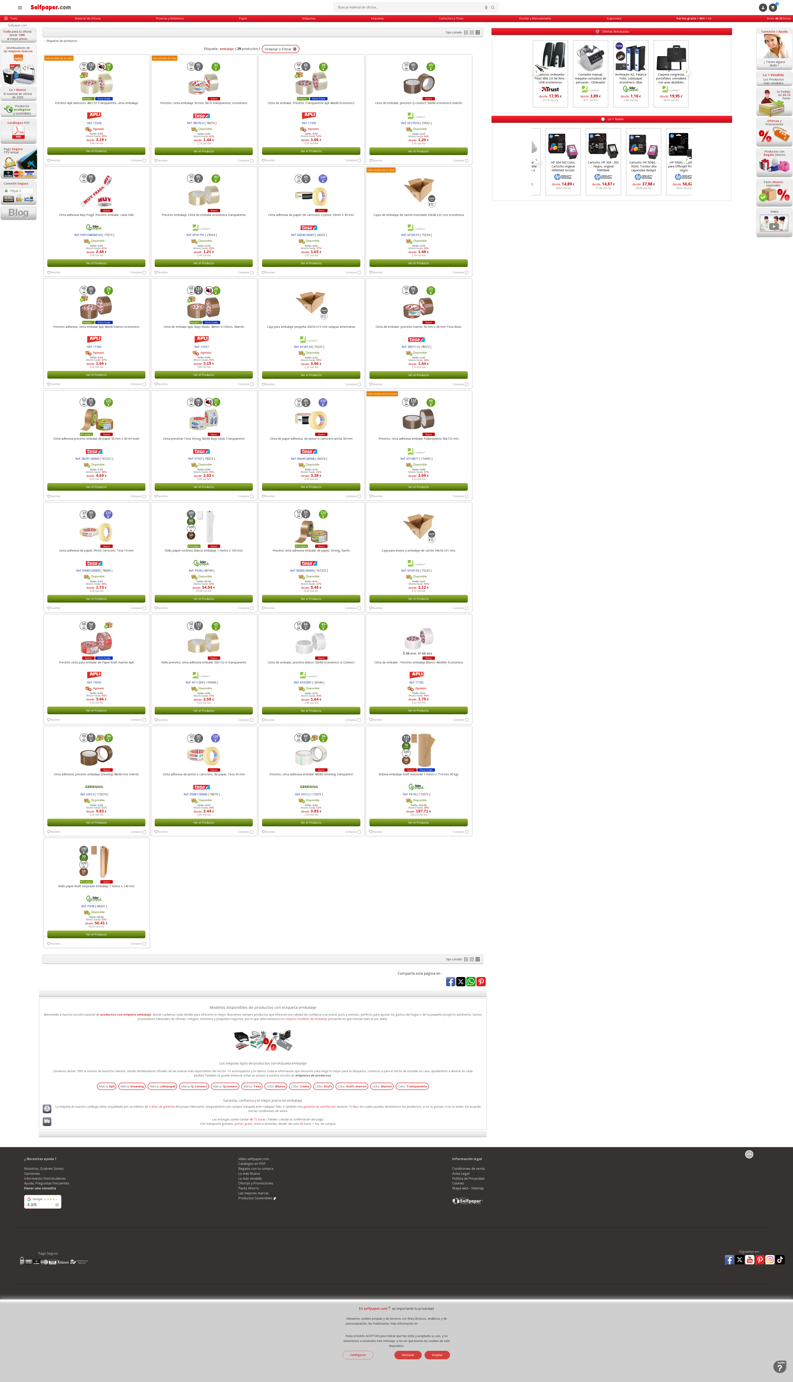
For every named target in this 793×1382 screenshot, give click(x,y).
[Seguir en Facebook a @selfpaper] (729, 1260)
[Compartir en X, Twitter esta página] (460, 982)
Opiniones (32, 1173)
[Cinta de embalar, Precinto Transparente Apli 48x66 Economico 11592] (311, 76)
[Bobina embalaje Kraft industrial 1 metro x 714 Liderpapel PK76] (418, 748)
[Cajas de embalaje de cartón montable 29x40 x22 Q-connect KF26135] (418, 188)
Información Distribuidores (45, 1178)
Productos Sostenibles (255, 1198)
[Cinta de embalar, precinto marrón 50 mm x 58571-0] (418, 300)
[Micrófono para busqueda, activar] (486, 7)
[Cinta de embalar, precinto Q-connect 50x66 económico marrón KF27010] (418, 76)
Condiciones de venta (468, 1168)
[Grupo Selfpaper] (467, 1204)
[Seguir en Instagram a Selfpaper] (770, 1260)
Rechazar (408, 1355)
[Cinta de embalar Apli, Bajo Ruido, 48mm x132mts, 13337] (203, 300)
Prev (537, 72)
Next (686, 72)
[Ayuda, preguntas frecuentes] (780, 1372)
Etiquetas (377, 18)
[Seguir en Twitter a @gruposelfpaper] (739, 1260)
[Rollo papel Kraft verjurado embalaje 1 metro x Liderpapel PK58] (96, 859)
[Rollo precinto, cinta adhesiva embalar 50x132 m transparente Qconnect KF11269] (203, 636)
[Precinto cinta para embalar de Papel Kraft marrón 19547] (96, 636)
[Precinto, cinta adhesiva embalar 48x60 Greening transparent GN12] (311, 748)
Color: (276, 1086)
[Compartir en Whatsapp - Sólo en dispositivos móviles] (471, 982)
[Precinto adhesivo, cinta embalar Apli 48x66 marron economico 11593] (96, 300)
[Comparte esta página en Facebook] (450, 982)
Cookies (458, 1183)
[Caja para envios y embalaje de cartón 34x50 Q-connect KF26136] (418, 524)
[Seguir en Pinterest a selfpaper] (760, 1260)
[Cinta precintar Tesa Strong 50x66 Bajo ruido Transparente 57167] (203, 412)
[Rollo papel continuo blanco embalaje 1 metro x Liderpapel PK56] (203, 524)
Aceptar (437, 1355)
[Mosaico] (478, 33)
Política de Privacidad (468, 1178)
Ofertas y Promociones (255, 1183)
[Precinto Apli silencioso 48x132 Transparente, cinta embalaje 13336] (96, 76)
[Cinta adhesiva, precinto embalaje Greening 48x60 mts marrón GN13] (96, 748)
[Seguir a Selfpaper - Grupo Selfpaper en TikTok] (780, 1260)
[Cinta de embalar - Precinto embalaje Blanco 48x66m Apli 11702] (418, 636)
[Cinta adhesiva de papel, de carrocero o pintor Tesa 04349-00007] (311, 188)
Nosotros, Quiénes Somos (44, 1168)
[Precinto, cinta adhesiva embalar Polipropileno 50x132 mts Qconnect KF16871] (418, 412)
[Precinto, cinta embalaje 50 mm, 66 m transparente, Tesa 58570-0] (203, 76)
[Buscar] (493, 7)
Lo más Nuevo (249, 1173)
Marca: (107, 1086)
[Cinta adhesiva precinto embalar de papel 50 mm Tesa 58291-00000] (96, 412)
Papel (243, 18)
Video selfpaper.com (253, 1159)
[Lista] (466, 33)
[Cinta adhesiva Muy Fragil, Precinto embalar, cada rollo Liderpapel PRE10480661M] (96, 188)
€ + (694, 18)
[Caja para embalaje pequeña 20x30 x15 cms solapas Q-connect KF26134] (311, 300)
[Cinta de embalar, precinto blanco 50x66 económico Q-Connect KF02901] (311, 636)
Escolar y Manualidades (535, 18)
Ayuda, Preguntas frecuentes (46, 1183)
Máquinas (309, 18)
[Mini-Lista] (472, 33)
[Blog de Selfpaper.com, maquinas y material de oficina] (19, 213)
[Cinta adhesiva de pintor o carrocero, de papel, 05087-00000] (203, 748)
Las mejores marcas (253, 1193)
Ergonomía (614, 18)
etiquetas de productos (313, 1075)
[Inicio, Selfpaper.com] (51, 7)
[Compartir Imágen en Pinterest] (481, 982)
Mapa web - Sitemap (468, 1188)
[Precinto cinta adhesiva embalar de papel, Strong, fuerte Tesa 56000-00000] (311, 524)
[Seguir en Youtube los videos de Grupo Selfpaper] (749, 1260)
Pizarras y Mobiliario (170, 18)
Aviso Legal (460, 1173)
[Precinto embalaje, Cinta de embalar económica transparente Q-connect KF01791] (203, 188)
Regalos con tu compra (255, 1168)
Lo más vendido (250, 1178)
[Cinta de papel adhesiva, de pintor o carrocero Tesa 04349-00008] (311, 412)
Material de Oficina (88, 18)
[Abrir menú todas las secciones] (20, 8)
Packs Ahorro (248, 1188)
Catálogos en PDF (251, 1163)
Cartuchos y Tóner (451, 18)
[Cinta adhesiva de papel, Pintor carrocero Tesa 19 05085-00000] (96, 524)
